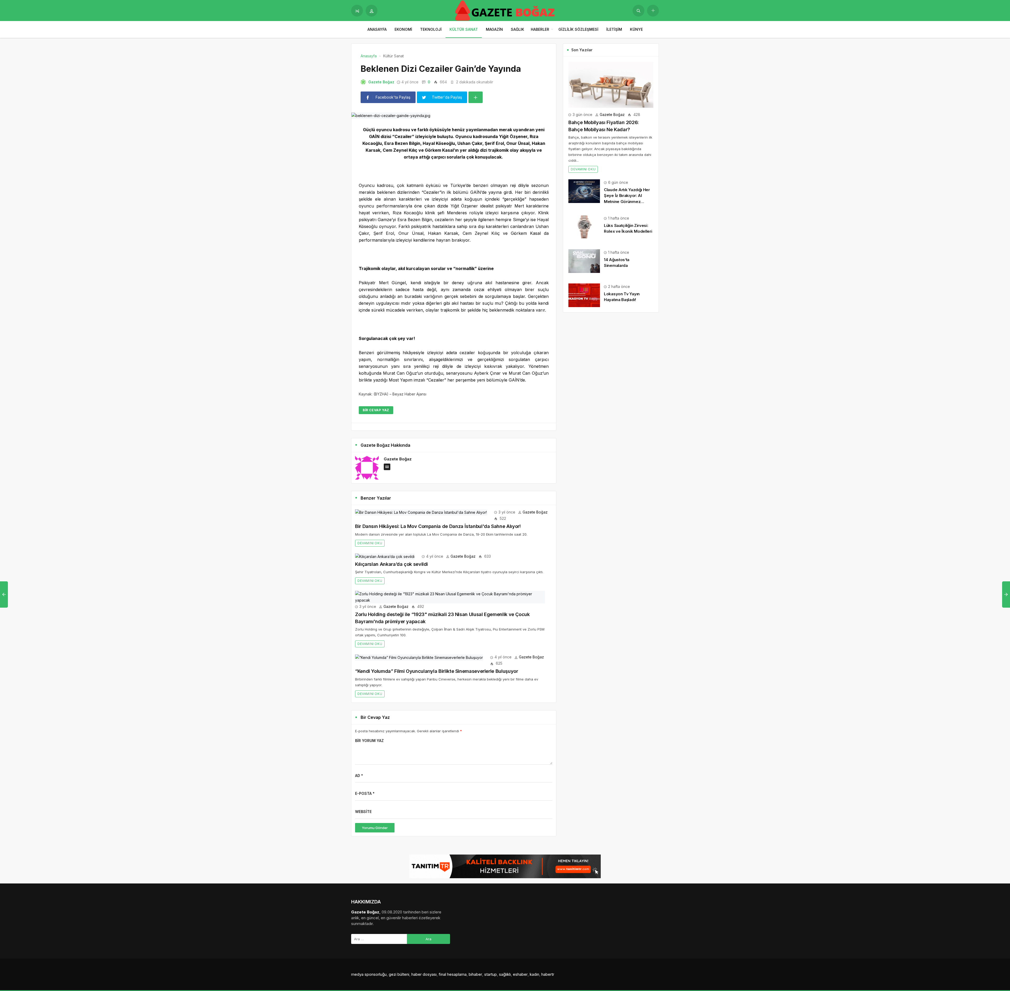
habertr (547, 974)
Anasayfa (377, 29)
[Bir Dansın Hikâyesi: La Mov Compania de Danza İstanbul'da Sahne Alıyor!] (421, 512)
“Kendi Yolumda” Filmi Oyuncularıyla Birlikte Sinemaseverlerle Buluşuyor (436, 671)
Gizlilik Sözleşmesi (578, 29)
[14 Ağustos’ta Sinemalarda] (584, 260)
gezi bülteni (399, 974)
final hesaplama (453, 974)
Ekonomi (403, 29)
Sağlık (517, 29)
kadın (534, 974)
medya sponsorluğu (369, 974)
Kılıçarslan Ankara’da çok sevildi (391, 564)
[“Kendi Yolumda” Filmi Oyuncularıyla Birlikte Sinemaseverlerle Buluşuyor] (419, 657)
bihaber (475, 974)
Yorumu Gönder (375, 828)
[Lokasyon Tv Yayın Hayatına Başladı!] (584, 295)
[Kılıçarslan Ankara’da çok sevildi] (385, 556)
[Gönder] (638, 11)
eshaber (520, 974)
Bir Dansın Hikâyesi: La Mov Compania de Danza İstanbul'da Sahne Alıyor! (438, 526)
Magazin (494, 29)
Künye (636, 29)
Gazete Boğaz (381, 82)
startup (490, 974)
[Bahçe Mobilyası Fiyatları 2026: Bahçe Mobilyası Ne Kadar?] (610, 84)
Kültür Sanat (464, 29)
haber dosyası (424, 974)
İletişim (614, 29)
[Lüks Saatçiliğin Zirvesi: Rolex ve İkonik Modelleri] (584, 226)
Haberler (540, 29)
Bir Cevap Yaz (376, 410)
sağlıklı (505, 974)
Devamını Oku (369, 543)
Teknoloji (431, 29)
